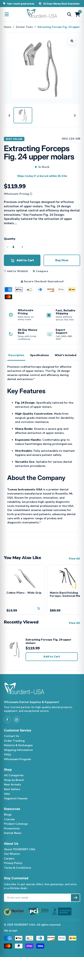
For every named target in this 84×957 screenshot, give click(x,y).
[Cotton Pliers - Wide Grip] (24, 578)
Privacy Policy (13, 863)
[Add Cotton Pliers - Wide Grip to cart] (38, 608)
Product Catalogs (16, 824)
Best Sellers (12, 789)
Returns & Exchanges (18, 745)
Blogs (8, 814)
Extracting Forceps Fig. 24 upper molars (48, 641)
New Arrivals (12, 784)
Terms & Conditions (17, 868)
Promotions (12, 828)
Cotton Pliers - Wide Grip (23, 593)
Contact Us (11, 736)
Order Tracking (14, 741)
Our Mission (12, 854)
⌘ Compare (40, 271)
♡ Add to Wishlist (16, 271)
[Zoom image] (72, 41)
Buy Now (61, 260)
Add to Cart (51, 656)
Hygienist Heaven (16, 798)
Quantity (9, 239)
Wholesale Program (17, 759)
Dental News (12, 833)
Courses (9, 819)
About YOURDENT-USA (19, 849)
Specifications (39, 355)
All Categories (13, 775)
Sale (7, 794)
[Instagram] (16, 719)
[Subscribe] (75, 897)
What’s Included (65, 355)
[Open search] (69, 14)
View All (74, 558)
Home (7, 27)
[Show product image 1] (22, 115)
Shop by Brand (14, 780)
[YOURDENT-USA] (42, 14)
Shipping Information (18, 750)
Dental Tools (24, 27)
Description (16, 355)
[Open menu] (6, 14)
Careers (9, 858)
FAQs (7, 754)
